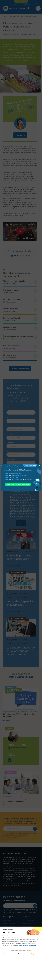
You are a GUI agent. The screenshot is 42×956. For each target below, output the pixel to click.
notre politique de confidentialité (27, 945)
